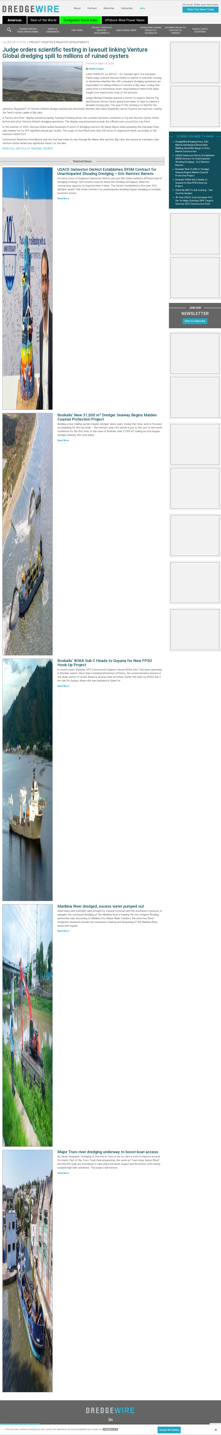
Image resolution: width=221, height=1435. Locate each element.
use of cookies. (110, 1429)
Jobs (142, 8)
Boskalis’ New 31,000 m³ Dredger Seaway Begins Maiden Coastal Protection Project (107, 417)
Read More (63, 198)
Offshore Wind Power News (125, 20)
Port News (77, 30)
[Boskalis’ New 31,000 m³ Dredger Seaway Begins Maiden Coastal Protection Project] (27, 534)
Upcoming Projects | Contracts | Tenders (175, 30)
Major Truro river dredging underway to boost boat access (107, 1152)
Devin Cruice (96, 68)
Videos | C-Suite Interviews (200, 30)
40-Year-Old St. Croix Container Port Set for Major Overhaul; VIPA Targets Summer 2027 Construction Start (194, 200)
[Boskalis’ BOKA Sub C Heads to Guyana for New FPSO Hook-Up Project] (27, 780)
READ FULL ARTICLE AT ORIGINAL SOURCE (27, 148)
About (77, 8)
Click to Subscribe (195, 321)
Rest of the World (43, 20)
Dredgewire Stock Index (80, 20)
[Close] (215, 1429)
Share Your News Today (200, 9)
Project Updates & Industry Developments (101, 30)
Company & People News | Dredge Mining (28, 30)
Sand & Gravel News (126, 30)
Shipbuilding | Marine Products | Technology (150, 30)
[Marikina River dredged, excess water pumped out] (27, 1025)
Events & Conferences (52, 30)
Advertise (109, 8)
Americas (15, 20)
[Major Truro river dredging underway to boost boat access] (27, 1271)
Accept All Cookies (169, 1430)
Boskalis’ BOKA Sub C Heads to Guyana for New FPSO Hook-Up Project (104, 662)
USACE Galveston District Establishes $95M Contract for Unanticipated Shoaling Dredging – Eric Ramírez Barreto (106, 171)
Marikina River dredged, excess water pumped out (100, 906)
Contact (92, 8)
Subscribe (127, 8)
